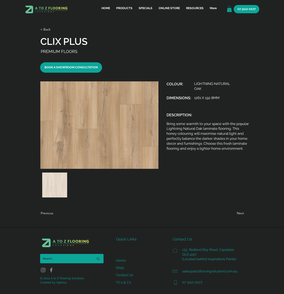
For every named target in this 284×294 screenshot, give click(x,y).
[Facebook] (51, 270)
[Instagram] (43, 270)
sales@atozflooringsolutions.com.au (209, 271)
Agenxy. (61, 282)
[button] (195, 8)
